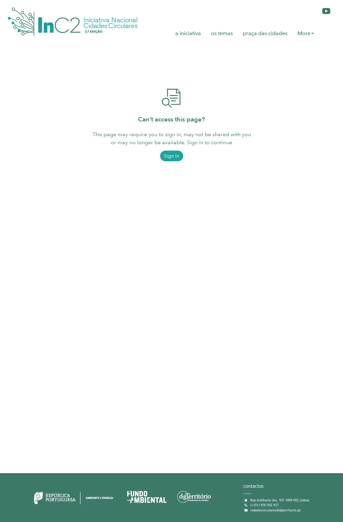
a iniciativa (188, 33)
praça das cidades (265, 33)
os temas (222, 33)
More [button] (304, 33)
